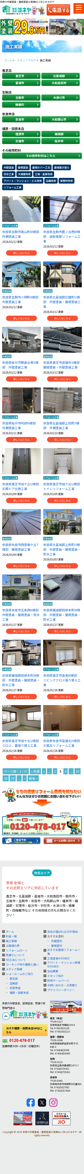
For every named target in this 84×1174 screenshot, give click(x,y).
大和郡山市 (59, 119)
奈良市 (19, 119)
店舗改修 (51, 181)
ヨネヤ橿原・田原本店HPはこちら (24, 1030)
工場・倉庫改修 (44, 174)
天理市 (19, 141)
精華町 (19, 105)
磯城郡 (59, 134)
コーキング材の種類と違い (22, 964)
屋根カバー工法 (41, 167)
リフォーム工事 (12, 187)
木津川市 (59, 98)
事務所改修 (66, 181)
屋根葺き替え (61, 167)
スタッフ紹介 (55, 976)
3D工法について (16, 960)
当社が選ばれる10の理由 (62, 931)
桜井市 (59, 141)
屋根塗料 (56, 946)
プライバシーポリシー (61, 990)
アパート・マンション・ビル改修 (23, 181)
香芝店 (14, 978)
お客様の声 (13, 946)
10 (77, 771)
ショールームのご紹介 (19, 974)
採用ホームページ (58, 980)
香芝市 (19, 76)
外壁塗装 (9, 167)
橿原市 (19, 134)
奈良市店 (15, 988)
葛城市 (19, 83)
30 (12, 778)
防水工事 (9, 174)
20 (5, 778)
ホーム (10, 931)
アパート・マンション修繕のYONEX (63, 964)
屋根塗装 (23, 167)
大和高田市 (59, 83)
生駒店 (14, 983)
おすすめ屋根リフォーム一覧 (63, 952)
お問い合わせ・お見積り (62, 985)
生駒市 (19, 98)
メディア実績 (14, 969)
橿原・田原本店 (19, 993)
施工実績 (11, 941)
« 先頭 (35, 771)
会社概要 (52, 971)
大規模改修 (24, 174)
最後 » (33, 778)
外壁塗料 (56, 941)
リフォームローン (17, 950)
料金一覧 (11, 936)
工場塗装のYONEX (58, 958)
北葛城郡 (59, 76)
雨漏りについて (15, 955)
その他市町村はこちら (40, 156)
